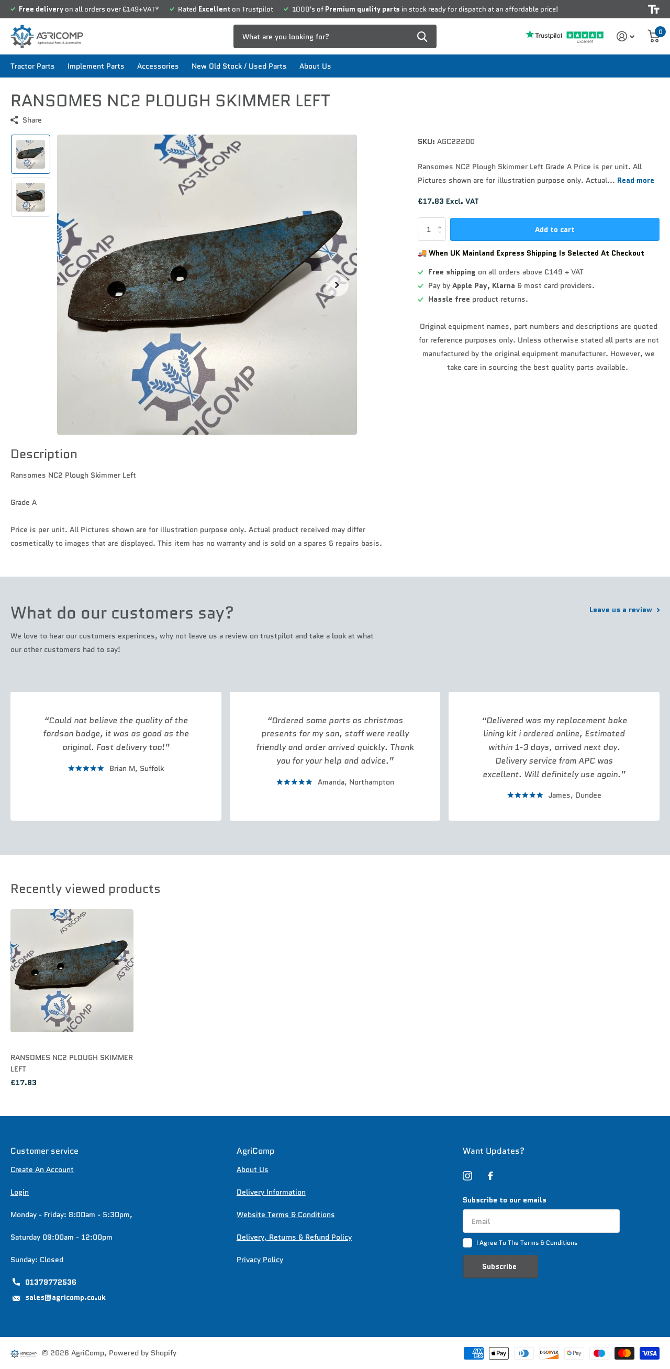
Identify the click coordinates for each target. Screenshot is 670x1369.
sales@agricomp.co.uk (65, 1297)
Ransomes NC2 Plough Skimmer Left (71, 1063)
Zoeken (422, 36)
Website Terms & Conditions (286, 1214)
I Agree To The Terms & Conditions (526, 1242)
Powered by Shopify (142, 1353)
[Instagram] (467, 1175)
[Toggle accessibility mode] (654, 9)
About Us (315, 66)
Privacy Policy (260, 1259)
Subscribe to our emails (504, 1200)
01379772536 (50, 1282)
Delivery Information (271, 1192)
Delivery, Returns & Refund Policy (294, 1237)
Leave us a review (621, 609)
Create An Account (42, 1169)
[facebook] (490, 1175)
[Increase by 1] (442, 220)
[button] (337, 285)
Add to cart (555, 229)
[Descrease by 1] (442, 238)
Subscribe (500, 1266)
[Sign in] (626, 36)
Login (19, 1192)
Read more (635, 180)
